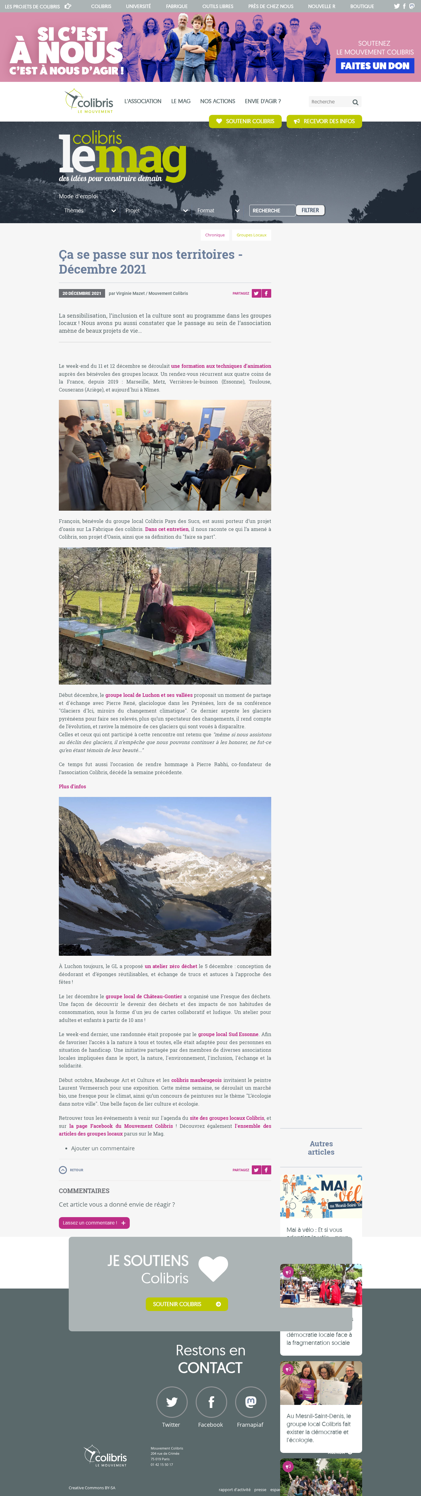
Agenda (336, 1452)
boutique (362, 6)
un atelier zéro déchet (171, 966)
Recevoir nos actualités (318, 1443)
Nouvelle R (321, 6)
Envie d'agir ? (263, 101)
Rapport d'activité (235, 1489)
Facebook (266, 293)
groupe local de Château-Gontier (144, 996)
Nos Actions (217, 101)
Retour (76, 1170)
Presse (260, 1489)
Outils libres (217, 6)
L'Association (143, 101)
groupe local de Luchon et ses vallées (148, 695)
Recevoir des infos (329, 121)
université (138, 6)
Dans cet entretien (167, 529)
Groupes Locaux (252, 235)
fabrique (177, 6)
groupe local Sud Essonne (228, 1034)
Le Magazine (122, 156)
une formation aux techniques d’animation (221, 366)
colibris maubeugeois (196, 1080)
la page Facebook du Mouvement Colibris (121, 1126)
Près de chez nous (270, 6)
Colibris (32, 6)
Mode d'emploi (78, 196)
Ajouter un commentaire (103, 1148)
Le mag (180, 101)
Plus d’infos (72, 786)
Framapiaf (250, 1424)
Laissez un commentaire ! (90, 1223)
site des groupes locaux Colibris (227, 1118)
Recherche (266, 211)
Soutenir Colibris (250, 121)
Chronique (215, 235)
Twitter (256, 293)
